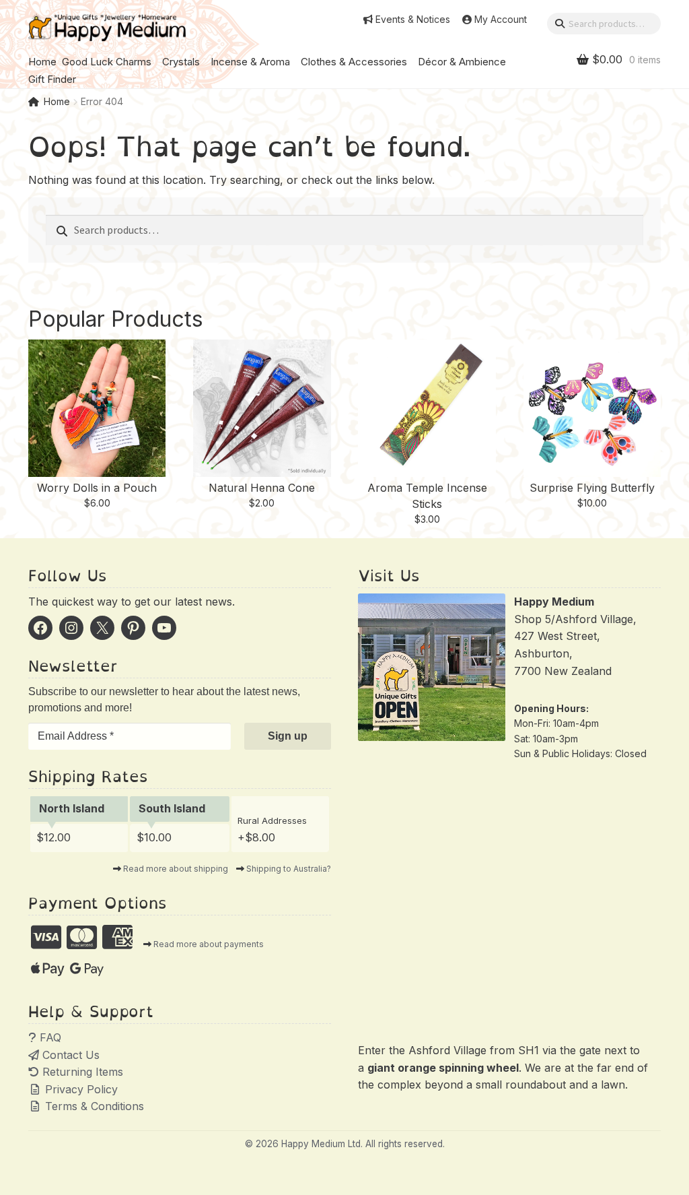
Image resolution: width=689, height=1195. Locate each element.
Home (42, 61)
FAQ (48, 1037)
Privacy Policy (80, 1089)
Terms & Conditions (93, 1106)
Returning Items (81, 1071)
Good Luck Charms (106, 61)
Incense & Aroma (250, 61)
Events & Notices (412, 19)
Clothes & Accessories (354, 61)
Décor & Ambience (462, 61)
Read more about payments (208, 944)
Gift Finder (52, 79)
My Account (500, 19)
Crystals (181, 61)
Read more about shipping (175, 869)
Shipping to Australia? (288, 869)
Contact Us (69, 1055)
